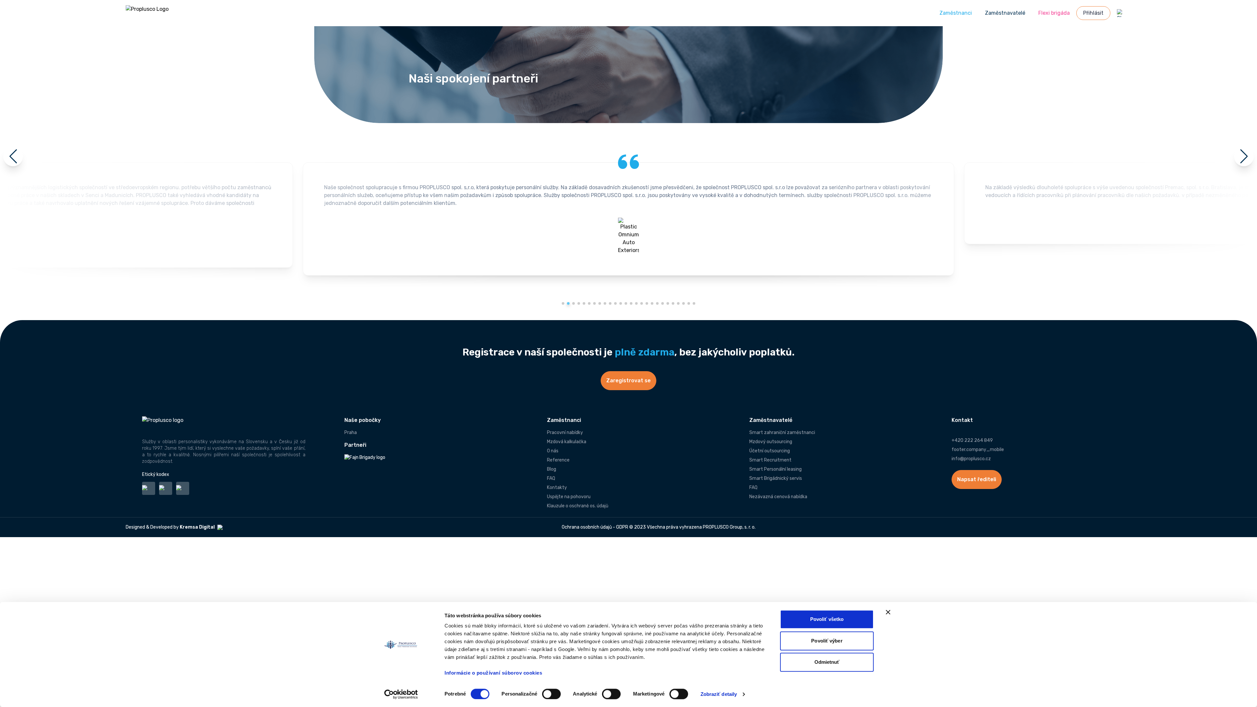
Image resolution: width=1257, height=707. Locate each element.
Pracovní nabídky (565, 432)
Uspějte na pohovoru (569, 496)
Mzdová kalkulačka (566, 441)
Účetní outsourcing (769, 451)
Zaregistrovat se (628, 380)
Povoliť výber (826, 641)
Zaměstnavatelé (1005, 13)
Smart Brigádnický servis (775, 478)
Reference (558, 460)
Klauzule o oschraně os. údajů (577, 506)
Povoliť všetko (827, 619)
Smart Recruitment (770, 460)
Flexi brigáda (1054, 13)
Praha (350, 432)
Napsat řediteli (976, 479)
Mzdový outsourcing (770, 441)
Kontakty (557, 487)
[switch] (551, 694)
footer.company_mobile (978, 449)
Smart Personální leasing (775, 469)
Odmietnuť (827, 662)
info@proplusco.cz (971, 459)
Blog (551, 469)
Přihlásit (1093, 13)
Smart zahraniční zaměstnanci (782, 432)
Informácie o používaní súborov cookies (494, 673)
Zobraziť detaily (719, 694)
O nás (552, 451)
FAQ (551, 478)
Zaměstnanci (955, 13)
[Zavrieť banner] (888, 612)
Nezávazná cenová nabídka (778, 496)
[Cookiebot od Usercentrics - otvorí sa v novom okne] (401, 694)
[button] (563, 303)
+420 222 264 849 (972, 440)
